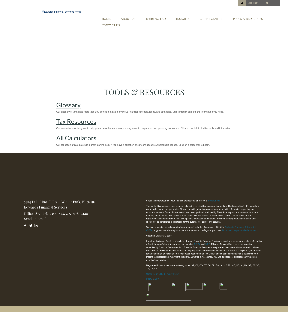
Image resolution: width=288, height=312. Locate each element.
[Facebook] (26, 225)
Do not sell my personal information (239, 230)
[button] (128, 18)
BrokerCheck (213, 200)
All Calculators (76, 138)
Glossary (68, 105)
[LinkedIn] (36, 225)
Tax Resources (76, 121)
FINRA (197, 244)
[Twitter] (31, 225)
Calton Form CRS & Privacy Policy (162, 273)
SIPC (207, 244)
